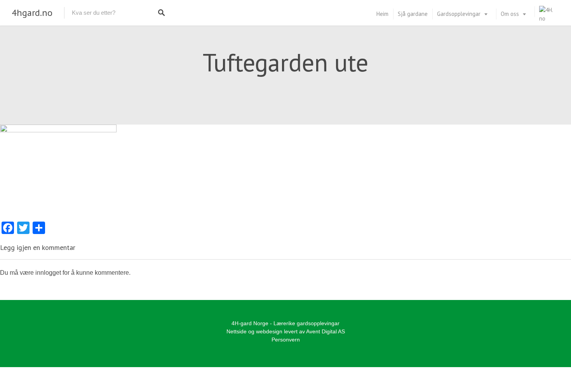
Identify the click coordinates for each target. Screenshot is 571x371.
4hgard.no (32, 13)
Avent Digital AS (325, 331)
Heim (382, 13)
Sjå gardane (413, 13)
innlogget (48, 272)
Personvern (286, 339)
